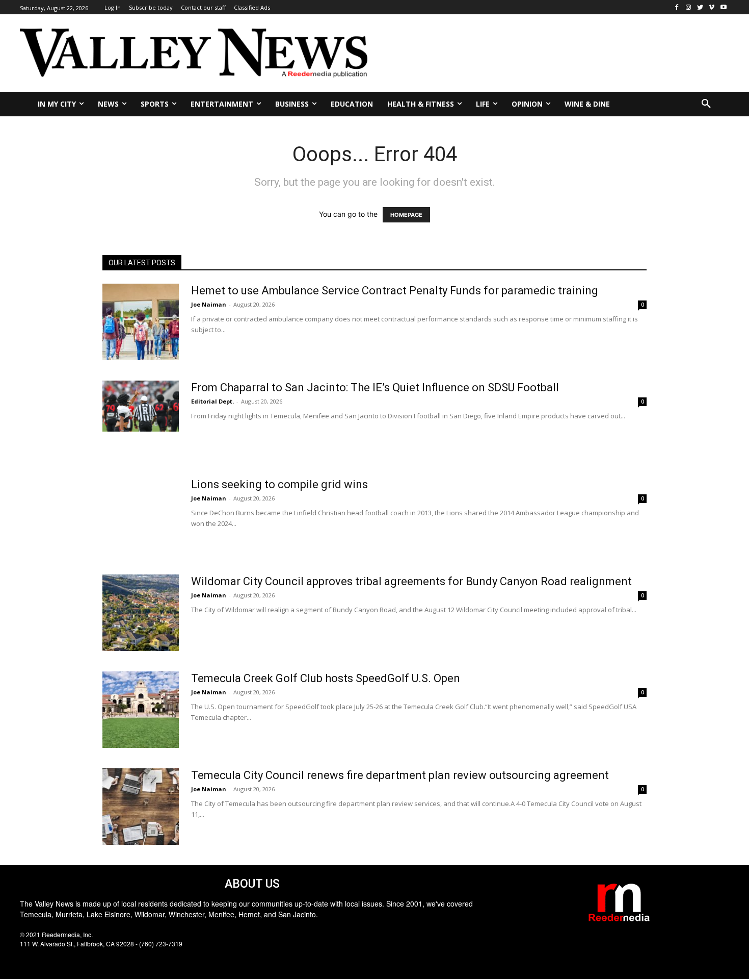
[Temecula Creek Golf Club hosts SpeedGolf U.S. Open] (140, 709)
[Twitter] (700, 7)
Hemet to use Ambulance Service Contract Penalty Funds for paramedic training (394, 290)
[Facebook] (677, 7)
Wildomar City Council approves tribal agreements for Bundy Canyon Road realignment (411, 581)
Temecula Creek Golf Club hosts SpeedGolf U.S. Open (325, 678)
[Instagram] (688, 7)
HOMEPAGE (406, 214)
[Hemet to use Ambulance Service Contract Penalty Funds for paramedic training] (140, 322)
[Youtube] (723, 7)
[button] (706, 104)
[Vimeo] (711, 7)
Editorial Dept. (212, 401)
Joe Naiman (208, 304)
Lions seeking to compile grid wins (279, 484)
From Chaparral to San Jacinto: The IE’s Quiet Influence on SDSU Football (375, 387)
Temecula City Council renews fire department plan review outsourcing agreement (400, 775)
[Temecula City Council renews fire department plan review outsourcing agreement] (140, 806)
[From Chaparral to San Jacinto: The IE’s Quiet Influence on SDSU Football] (140, 406)
